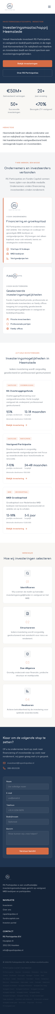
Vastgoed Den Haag (40, 986)
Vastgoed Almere (22, 992)
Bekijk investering (15, 425)
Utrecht (5, 975)
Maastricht (21, 979)
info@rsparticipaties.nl (13, 950)
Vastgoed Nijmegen (9, 996)
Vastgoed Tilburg (22, 996)
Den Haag (43, 972)
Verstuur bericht (27, 851)
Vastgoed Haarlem (9, 992)
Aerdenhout (45, 979)
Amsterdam (26, 972)
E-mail (9, 793)
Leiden (13, 979)
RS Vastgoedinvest (9, 1006)
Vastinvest (22, 1002)
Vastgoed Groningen (37, 989)
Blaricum (6, 982)
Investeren (7, 905)
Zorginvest (30, 1002)
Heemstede (24, 982)
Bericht (9, 829)
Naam (9, 781)
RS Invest (39, 1002)
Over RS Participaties (27, 73)
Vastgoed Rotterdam (25, 986)
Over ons (7, 909)
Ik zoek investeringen (37, 996)
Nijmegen (29, 975)
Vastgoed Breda (34, 992)
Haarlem (18, 972)
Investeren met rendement (23, 999)
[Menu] (49, 7)
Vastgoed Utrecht (8, 989)
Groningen (21, 975)
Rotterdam (35, 972)
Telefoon (10, 805)
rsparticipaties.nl (10, 914)
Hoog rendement (8, 999)
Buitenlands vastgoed (41, 999)
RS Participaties (8, 972)
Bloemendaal (14, 982)
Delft (42, 975)
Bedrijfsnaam (12, 816)
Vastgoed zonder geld (10, 1002)
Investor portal (9, 922)
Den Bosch (6, 979)
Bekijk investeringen (27, 63)
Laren (31, 982)
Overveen (38, 982)
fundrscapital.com (11, 918)
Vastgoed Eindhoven (22, 989)
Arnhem (36, 975)
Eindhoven (12, 975)
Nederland (46, 982)
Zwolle (37, 979)
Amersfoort (29, 979)
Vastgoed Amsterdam (10, 986)
